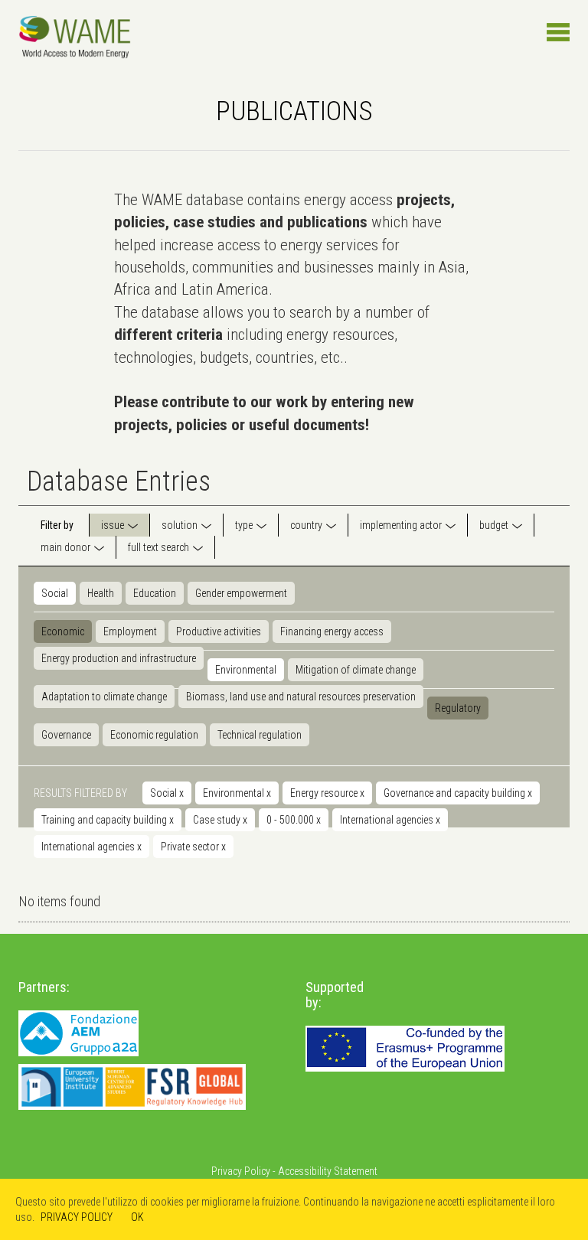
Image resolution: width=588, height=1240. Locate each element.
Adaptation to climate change (104, 696)
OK (137, 1217)
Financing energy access (332, 631)
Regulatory (458, 708)
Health (100, 593)
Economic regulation (154, 735)
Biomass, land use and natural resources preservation (301, 696)
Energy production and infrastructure (118, 658)
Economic (62, 631)
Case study (220, 820)
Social (54, 593)
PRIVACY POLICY (77, 1217)
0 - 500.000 (293, 820)
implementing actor (401, 525)
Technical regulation (259, 735)
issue (112, 525)
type (244, 525)
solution (180, 525)
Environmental (245, 670)
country (306, 525)
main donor (65, 547)
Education (154, 593)
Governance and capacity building (458, 793)
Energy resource (327, 793)
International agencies (390, 820)
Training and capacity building (107, 820)
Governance (66, 735)
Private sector (193, 846)
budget (493, 525)
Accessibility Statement (327, 1171)
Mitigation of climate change (356, 670)
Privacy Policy (240, 1171)
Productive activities (218, 631)
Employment (130, 631)
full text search (158, 547)
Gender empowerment (241, 593)
